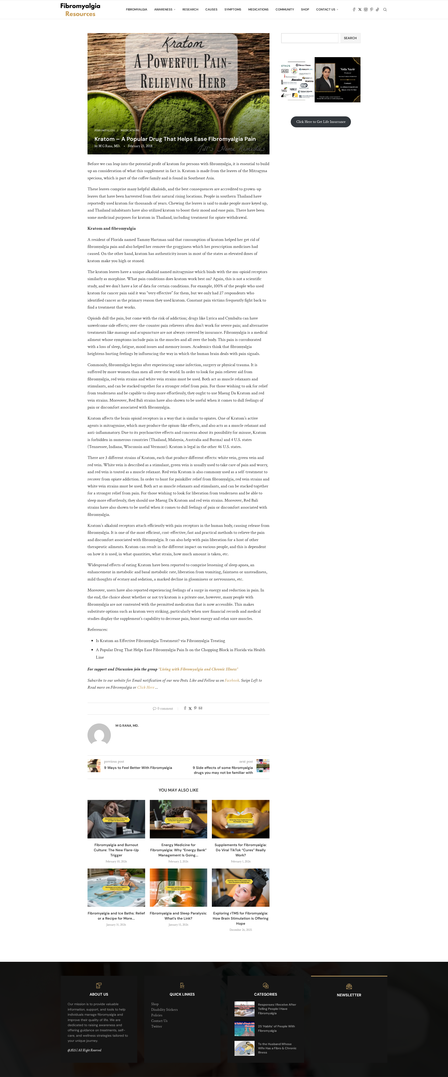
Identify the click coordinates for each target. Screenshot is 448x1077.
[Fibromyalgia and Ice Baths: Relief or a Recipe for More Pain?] (116, 888)
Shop (305, 9)
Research (190, 9)
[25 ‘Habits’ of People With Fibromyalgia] (244, 1028)
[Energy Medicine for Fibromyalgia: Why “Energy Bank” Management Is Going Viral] (178, 819)
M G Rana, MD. (109, 146)
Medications (258, 9)
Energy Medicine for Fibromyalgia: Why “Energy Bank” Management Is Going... (178, 850)
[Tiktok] (377, 9)
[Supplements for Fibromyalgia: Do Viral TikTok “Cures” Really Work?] (241, 819)
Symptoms (232, 9)
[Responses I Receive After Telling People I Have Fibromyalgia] (244, 1008)
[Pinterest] (371, 9)
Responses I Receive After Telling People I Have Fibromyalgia (277, 1009)
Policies (156, 1015)
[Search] (385, 9)
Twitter (156, 1026)
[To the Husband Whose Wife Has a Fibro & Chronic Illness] (244, 1048)
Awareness (163, 9)
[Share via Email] (200, 708)
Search (350, 38)
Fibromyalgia (136, 9)
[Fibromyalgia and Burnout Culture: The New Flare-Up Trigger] (116, 819)
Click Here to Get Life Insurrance (321, 121)
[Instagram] (366, 9)
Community (285, 9)
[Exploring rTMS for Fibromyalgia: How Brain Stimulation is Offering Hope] (241, 888)
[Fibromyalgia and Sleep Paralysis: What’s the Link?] (178, 888)
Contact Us (325, 9)
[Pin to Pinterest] (195, 708)
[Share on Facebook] (185, 708)
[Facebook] (354, 9)
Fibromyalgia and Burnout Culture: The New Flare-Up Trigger (116, 850)
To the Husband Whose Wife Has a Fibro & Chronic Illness (277, 1048)
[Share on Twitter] (190, 708)
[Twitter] (360, 9)
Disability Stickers (164, 1009)
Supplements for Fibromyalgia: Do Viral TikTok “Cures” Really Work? (241, 850)
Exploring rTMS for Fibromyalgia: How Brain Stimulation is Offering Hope (241, 918)
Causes (211, 9)
